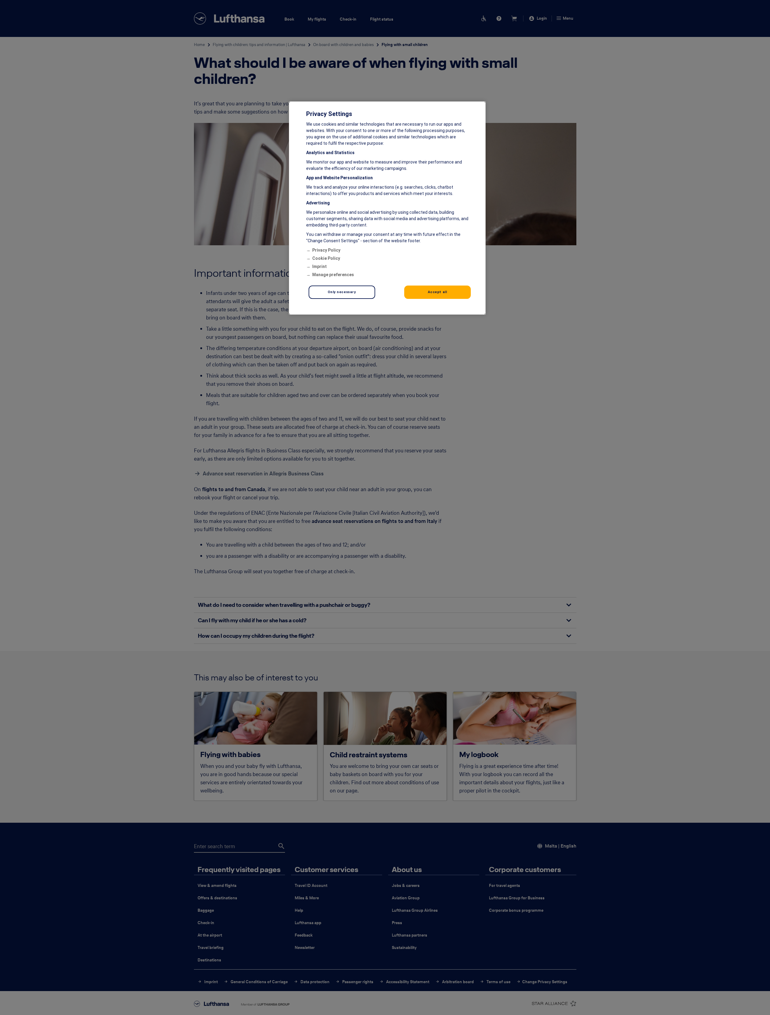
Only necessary (342, 292)
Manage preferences (333, 274)
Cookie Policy (326, 258)
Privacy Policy (326, 250)
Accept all (437, 292)
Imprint (319, 266)
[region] (387, 208)
